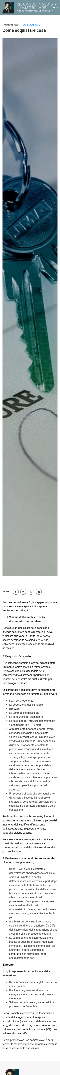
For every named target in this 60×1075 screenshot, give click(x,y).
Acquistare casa (31, 25)
